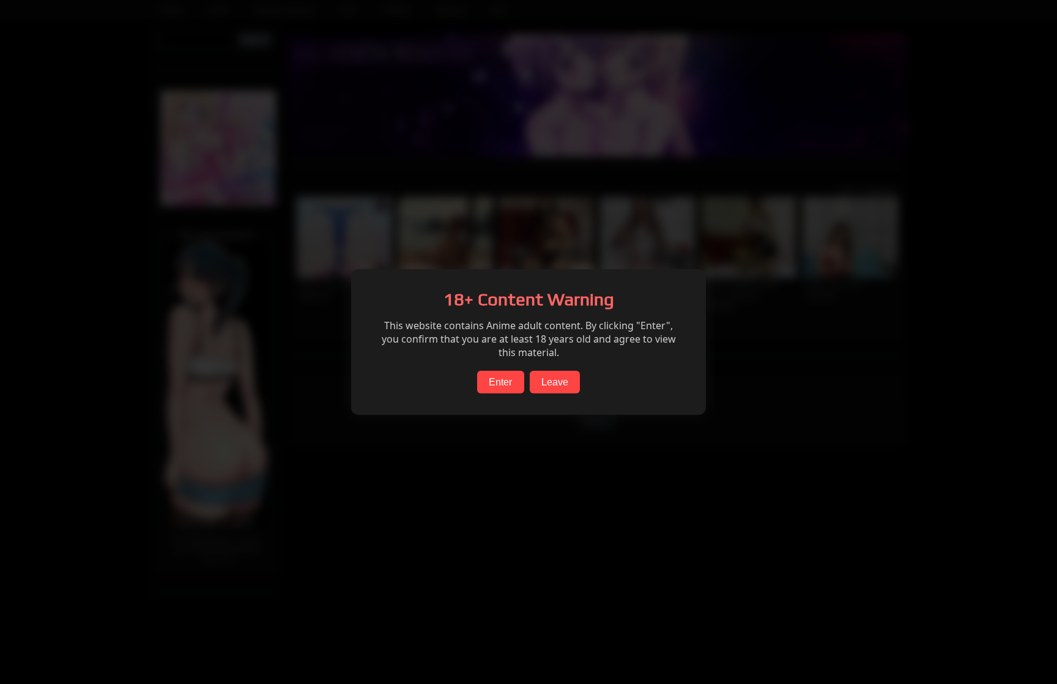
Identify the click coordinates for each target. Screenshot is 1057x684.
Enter (500, 382)
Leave (554, 382)
